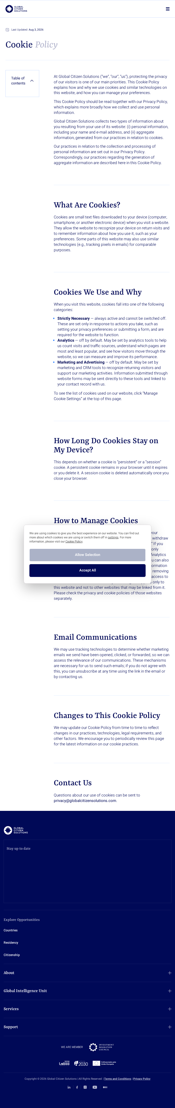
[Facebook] (77, 1087)
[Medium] (105, 1087)
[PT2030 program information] (87, 1063)
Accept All (87, 570)
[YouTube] (95, 1087)
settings (113, 537)
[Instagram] (85, 1087)
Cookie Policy (73, 541)
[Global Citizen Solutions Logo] (16, 9)
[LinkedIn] (69, 1087)
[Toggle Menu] (168, 9)
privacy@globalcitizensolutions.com (85, 801)
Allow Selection (87, 555)
